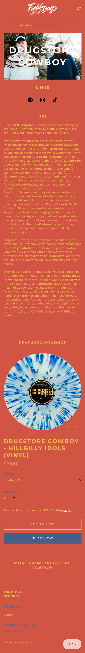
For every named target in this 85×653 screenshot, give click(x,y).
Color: (9, 474)
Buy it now (42, 538)
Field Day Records (13, 594)
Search (9, 614)
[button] (78, 9)
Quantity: (12, 491)
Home (24, 25)
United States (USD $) (19, 642)
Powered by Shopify (13, 631)
